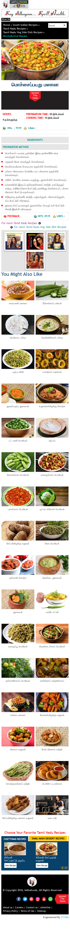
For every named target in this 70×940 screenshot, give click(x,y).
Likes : (61, 216)
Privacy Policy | (11, 911)
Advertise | (46, 907)
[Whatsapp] (50, 899)
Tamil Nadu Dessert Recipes (48, 838)
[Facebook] (18, 899)
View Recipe (10, 865)
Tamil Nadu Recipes (15, 28)
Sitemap (41, 911)
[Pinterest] (31, 899)
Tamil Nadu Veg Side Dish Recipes (23, 32)
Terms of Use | (28, 911)
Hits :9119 (44, 216)
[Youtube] (44, 899)
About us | (8, 907)
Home (7, 25)
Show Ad (6, 19)
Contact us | (33, 907)
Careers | (20, 907)
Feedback (13, 216)
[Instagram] (37, 898)
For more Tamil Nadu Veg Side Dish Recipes (39, 227)
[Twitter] (25, 899)
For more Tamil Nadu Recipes (19, 223)
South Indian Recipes (25, 25)
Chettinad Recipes (15, 839)
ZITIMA (65, 917)
